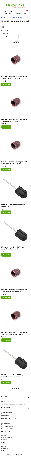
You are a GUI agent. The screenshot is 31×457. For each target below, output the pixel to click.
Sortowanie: (4, 33)
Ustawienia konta (6, 414)
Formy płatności (5, 423)
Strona (13, 42)
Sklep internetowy (13, 454)
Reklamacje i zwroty (7, 428)
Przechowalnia (5, 415)
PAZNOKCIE (20, 17)
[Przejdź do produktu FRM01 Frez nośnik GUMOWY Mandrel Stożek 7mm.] (15, 188)
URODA (14, 17)
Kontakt (3, 446)
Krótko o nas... (5, 448)
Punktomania (5, 403)
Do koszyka (6, 84)
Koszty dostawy (5, 425)
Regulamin (4, 439)
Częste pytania (5, 401)
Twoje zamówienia (6, 412)
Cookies (3, 435)
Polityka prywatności (7, 437)
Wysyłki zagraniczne (7, 426)
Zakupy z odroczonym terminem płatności (13, 404)
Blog (2, 450)
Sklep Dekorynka (5, 17)
